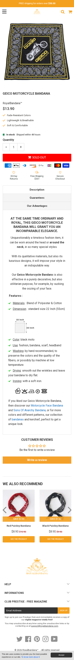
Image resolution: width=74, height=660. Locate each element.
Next (69, 509)
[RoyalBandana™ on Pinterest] (37, 641)
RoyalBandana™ (30, 650)
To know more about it (30, 656)
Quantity (8, 140)
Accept (61, 655)
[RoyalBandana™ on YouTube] (54, 641)
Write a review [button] (37, 460)
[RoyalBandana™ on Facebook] (28, 641)
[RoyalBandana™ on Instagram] (45, 641)
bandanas (18, 419)
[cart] (70, 11)
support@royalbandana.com (44, 626)
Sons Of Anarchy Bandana (29, 410)
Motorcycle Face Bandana (47, 405)
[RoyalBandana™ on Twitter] (19, 641)
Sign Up (63, 611)
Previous (4, 509)
